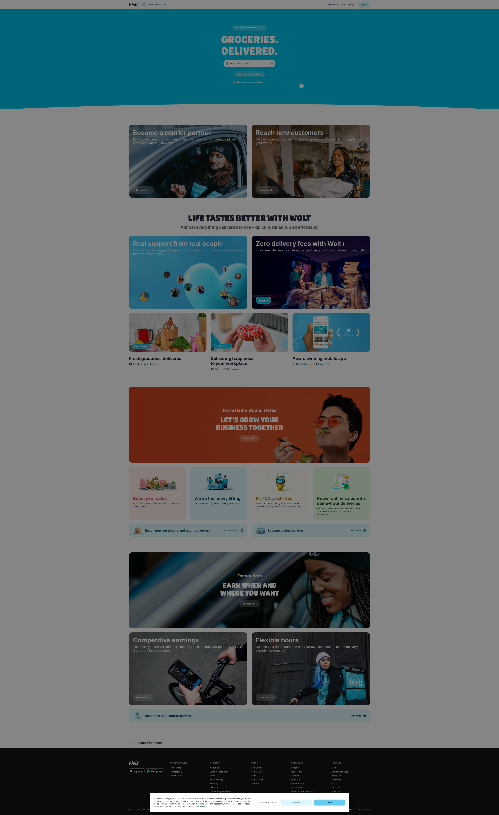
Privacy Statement (197, 806)
